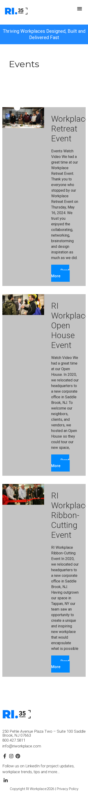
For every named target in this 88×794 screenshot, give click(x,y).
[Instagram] (11, 756)
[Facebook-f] (4, 756)
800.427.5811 (13, 740)
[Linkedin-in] (5, 780)
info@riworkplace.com (21, 746)
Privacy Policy (67, 789)
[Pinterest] (17, 756)
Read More (60, 273)
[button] (79, 8)
